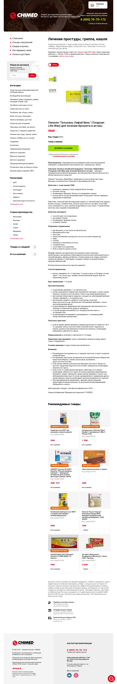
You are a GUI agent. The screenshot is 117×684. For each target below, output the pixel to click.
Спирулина (14, 142)
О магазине (17, 38)
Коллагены (14, 145)
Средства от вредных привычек (22, 131)
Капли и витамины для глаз (21, 120)
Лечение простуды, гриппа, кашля (23, 134)
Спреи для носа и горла (19, 109)
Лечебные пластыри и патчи (21, 105)
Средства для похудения (20, 123)
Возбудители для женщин (20, 96)
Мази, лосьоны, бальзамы (20, 116)
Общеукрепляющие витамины (22, 163)
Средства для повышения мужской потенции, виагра (24, 91)
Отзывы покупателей (22, 42)
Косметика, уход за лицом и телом (23, 167)
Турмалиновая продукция (20, 149)
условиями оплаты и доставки (64, 156)
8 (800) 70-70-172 (93, 19)
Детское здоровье (17, 160)
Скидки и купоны (20, 46)
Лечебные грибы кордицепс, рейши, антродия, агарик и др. (24, 100)
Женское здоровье (17, 153)
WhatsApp (92, 52)
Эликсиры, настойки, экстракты (22, 127)
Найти (32, 75)
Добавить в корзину (63, 148)
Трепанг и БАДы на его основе (22, 138)
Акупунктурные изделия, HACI (22, 171)
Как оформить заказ (21, 50)
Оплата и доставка (21, 54)
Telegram (80, 52)
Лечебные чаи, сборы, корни (21, 112)
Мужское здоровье (17, 156)
